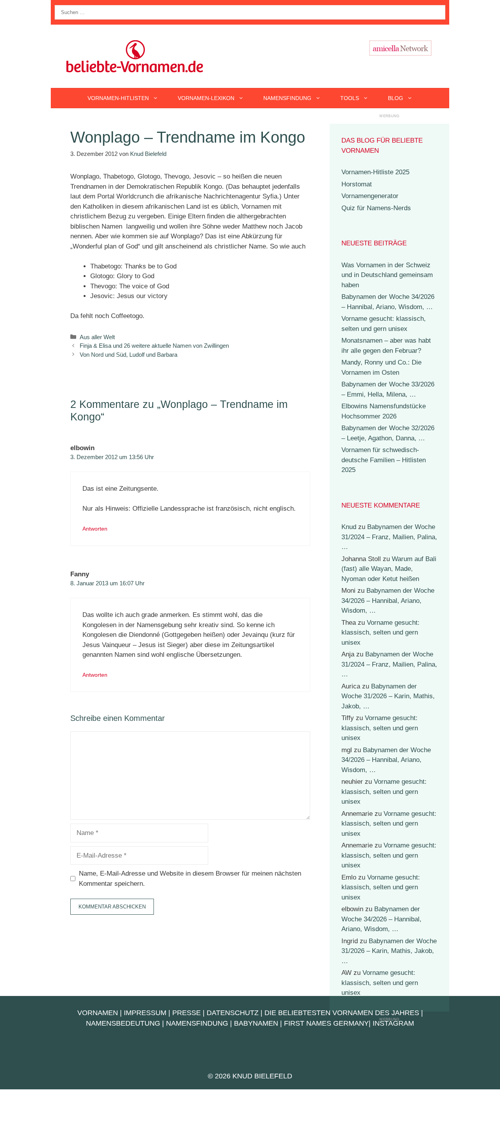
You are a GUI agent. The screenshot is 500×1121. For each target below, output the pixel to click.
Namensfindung (287, 98)
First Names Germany (326, 1023)
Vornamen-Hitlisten (118, 98)
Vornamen (97, 1013)
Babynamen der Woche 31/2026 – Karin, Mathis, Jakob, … (388, 696)
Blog (395, 98)
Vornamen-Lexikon (206, 98)
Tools (349, 98)
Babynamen (256, 1023)
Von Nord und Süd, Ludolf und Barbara (128, 354)
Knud (348, 527)
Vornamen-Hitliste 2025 (375, 172)
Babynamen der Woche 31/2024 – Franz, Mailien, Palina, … (389, 537)
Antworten (94, 529)
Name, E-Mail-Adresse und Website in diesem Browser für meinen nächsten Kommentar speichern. (190, 878)
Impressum (145, 1013)
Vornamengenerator (369, 196)
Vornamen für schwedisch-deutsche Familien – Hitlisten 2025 (383, 460)
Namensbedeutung (123, 1023)
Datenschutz (233, 1013)
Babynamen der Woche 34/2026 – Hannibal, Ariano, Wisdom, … (387, 600)
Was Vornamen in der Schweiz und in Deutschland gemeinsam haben (387, 275)
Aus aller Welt (97, 337)
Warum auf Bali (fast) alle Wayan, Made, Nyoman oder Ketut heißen (388, 569)
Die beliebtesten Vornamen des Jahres (341, 1013)
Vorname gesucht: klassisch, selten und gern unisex (380, 632)
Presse (186, 1013)
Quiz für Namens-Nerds (376, 208)
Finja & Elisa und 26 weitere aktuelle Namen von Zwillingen (154, 345)
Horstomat (356, 184)
